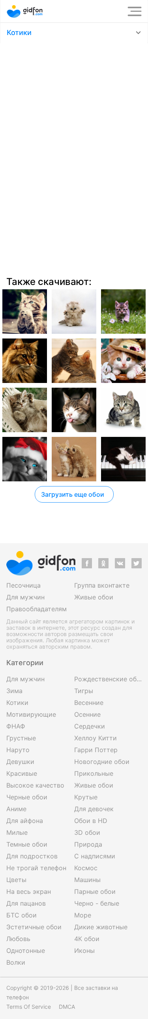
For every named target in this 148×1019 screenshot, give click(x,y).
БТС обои (21, 915)
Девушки (20, 762)
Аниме (16, 809)
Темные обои (26, 844)
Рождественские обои (108, 679)
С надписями (94, 856)
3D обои (87, 832)
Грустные (21, 738)
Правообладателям (36, 609)
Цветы (16, 880)
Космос (85, 868)
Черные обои (26, 797)
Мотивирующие (31, 714)
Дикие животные (100, 927)
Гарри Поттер (96, 750)
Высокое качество (35, 785)
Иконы (84, 950)
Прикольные (93, 773)
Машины (87, 880)
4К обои (86, 939)
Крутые (85, 797)
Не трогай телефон (36, 868)
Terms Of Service (28, 1006)
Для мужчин (25, 597)
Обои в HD (90, 821)
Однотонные (25, 950)
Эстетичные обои (34, 927)
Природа (88, 844)
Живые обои (93, 597)
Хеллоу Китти (95, 738)
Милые (17, 832)
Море (82, 915)
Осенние (87, 714)
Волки (15, 962)
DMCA (67, 1006)
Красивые (21, 773)
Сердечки (89, 726)
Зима (14, 691)
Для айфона (24, 821)
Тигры (83, 691)
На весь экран (28, 891)
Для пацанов (26, 903)
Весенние (88, 702)
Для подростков (32, 856)
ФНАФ (15, 726)
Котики (19, 32)
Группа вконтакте (101, 585)
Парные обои (95, 891)
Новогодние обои (101, 762)
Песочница (23, 585)
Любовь (18, 939)
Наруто (18, 750)
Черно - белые (96, 903)
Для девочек (94, 809)
